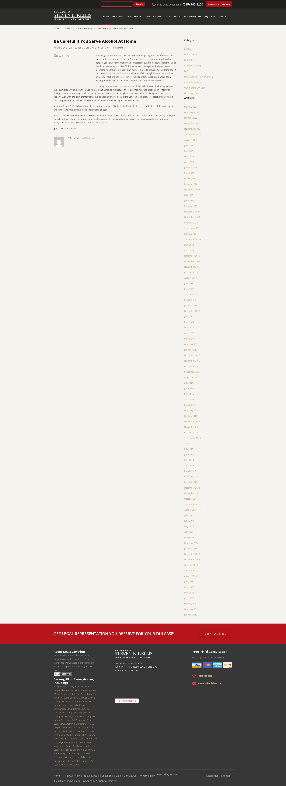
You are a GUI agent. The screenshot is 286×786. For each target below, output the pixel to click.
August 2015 (190, 441)
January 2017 (190, 347)
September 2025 (192, 132)
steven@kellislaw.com (210, 681)
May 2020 (189, 242)
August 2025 (190, 138)
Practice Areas (164, 12)
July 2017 (188, 314)
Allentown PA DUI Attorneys (74, 688)
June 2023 (189, 198)
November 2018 (192, 264)
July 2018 (188, 281)
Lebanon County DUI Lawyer (67, 733)
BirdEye (174, 772)
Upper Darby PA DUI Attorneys (75, 759)
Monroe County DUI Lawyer (79, 740)
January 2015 (190, 480)
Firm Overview (72, 773)
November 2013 (192, 557)
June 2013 (189, 585)
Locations (133, 12)
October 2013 (191, 563)
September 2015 (192, 436)
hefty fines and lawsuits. (118, 71)
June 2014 (189, 518)
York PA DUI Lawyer (70, 762)
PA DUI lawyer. (100, 120)
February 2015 (191, 474)
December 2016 (192, 353)
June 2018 (189, 287)
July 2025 (188, 143)
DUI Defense (190, 58)
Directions (66, 718)
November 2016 (192, 358)
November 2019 (192, 259)
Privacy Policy (147, 773)
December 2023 (192, 187)
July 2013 (188, 579)
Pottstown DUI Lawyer (64, 755)
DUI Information (197, 12)
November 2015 (192, 425)
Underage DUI (191, 91)
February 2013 (191, 607)
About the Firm (147, 12)
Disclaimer (212, 773)
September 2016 (192, 369)
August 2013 (190, 574)
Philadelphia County (70, 747)
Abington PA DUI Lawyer (65, 684)
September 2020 (192, 237)
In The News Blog (84, 26)
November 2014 (192, 491)
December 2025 (192, 121)
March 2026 (190, 104)
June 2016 (189, 386)
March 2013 (190, 601)
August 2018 (190, 275)
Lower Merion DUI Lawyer (66, 736)
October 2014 (191, 496)
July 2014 (188, 513)
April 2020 (189, 248)
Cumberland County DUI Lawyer (68, 710)
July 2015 (188, 447)
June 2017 (189, 320)
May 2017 (189, 325)
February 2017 (191, 342)
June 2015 (189, 452)
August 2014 (190, 507)
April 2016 (189, 397)
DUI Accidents (191, 52)
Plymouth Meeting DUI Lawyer (77, 751)
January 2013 (190, 612)
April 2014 (189, 529)
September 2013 (192, 568)
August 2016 (190, 375)
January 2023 (190, 204)
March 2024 (190, 176)
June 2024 (189, 171)
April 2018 (189, 292)
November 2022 (192, 215)
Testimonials (180, 12)
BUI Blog (188, 47)
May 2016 (189, 392)
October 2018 (191, 270)
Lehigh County (87, 733)
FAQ (209, 12)
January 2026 (190, 115)
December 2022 (192, 209)
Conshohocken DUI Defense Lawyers (71, 707)
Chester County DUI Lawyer (74, 703)
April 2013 (189, 596)
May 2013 (189, 590)
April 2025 (189, 160)
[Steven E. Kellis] (72, 17)
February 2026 (191, 110)
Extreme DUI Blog (193, 63)
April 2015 (189, 463)
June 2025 (189, 149)
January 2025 (190, 165)
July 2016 (188, 381)
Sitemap (226, 773)
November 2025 (192, 126)
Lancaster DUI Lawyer (85, 729)
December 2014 (192, 485)
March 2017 (190, 336)
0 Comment (120, 45)
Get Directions (127, 699)
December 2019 (192, 253)
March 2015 (190, 469)
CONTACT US (216, 632)
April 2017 (189, 331)
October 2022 (191, 220)
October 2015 (191, 430)
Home (123, 12)
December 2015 (192, 419)
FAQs (186, 69)
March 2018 (190, 298)
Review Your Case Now (219, 4)
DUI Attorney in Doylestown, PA (75, 721)
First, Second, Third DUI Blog (198, 74)
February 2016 (191, 408)
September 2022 (192, 226)
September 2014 (192, 502)
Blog (215, 12)
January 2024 (190, 182)
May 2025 (189, 154)
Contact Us (226, 12)
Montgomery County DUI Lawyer (69, 744)
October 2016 (191, 364)
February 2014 (191, 541)
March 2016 (190, 403)
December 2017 (192, 309)
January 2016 (190, 414)
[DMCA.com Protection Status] (63, 672)
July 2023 (188, 193)
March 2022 (190, 231)
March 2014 (190, 535)
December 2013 (192, 552)
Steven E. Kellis (75, 45)
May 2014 (189, 524)
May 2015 (189, 458)
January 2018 (190, 303)
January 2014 (190, 546)
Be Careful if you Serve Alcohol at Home (116, 26)
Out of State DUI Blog (194, 85)
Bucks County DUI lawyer (75, 695)
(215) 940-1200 (193, 4)
